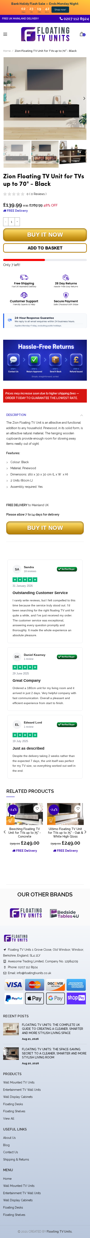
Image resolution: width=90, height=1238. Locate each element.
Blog (6, 1145)
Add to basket (45, 248)
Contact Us (10, 1152)
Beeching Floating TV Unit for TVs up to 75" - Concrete (24, 832)
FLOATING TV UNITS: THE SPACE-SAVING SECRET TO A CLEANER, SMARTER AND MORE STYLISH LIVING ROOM (54, 1053)
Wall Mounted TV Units (19, 1082)
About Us (9, 1137)
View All (8, 1118)
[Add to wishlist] (37, 808)
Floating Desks (13, 1104)
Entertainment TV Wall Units (22, 1089)
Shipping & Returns (16, 1159)
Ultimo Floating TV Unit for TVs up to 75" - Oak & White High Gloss (65, 832)
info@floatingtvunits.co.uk (34, 973)
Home (7, 50)
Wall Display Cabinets (18, 1097)
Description (16, 415)
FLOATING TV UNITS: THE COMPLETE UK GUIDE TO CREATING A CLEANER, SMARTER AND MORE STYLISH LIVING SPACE (52, 1029)
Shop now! (60, 9)
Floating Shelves (14, 1111)
